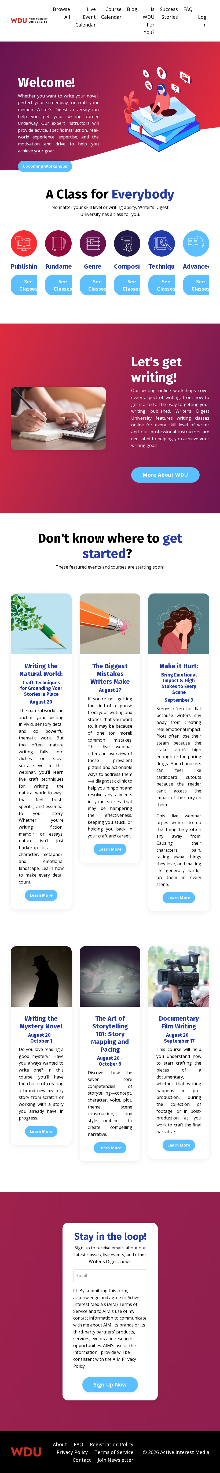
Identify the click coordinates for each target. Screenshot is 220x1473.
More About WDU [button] (165, 474)
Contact (82, 1460)
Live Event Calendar (85, 17)
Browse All (61, 13)
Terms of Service (113, 1452)
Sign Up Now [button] (110, 1384)
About (60, 1444)
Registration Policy (111, 1444)
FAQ (188, 9)
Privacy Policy (72, 1452)
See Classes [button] (28, 285)
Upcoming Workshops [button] (45, 166)
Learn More (41, 895)
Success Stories (169, 13)
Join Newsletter (115, 1460)
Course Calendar (111, 13)
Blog (132, 9)
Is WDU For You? (149, 20)
